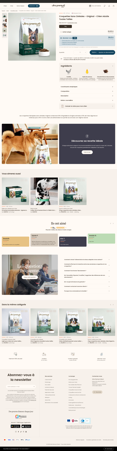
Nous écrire (98, 392)
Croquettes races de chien (75, 390)
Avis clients (47, 384)
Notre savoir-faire (73, 382)
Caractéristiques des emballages (77, 407)
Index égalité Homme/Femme (76, 402)
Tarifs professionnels (50, 395)
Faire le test (87, 152)
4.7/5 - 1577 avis (66, 13)
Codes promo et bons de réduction (77, 395)
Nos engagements (73, 379)
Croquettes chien (14, 10)
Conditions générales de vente (93, 440)
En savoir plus (108, 449)
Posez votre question (30, 277)
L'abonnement (48, 379)
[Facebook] (18, 432)
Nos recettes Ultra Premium (75, 384)
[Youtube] (26, 432)
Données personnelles (108, 440)
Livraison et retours (49, 387)
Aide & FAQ (47, 400)
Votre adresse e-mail (13, 386)
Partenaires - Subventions (75, 405)
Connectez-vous (72, 23)
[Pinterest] (23, 432)
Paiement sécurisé (49, 390)
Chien (7, 10)
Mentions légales (80, 440)
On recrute (71, 400)
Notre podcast (72, 410)
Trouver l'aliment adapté (74, 387)
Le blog (70, 397)
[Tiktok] (21, 432)
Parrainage (47, 382)
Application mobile (49, 392)
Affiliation (47, 397)
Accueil (3, 10)
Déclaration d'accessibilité (51, 402)
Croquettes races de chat (75, 392)
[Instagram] (16, 432)
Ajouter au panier (15, 203)
